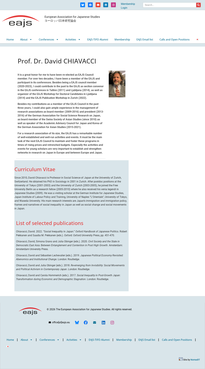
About (24, 39)
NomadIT (195, 359)
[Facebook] (90, 4)
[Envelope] (98, 4)
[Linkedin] (105, 4)
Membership (122, 39)
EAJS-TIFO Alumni (97, 39)
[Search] (198, 5)
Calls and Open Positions (175, 39)
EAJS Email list (144, 39)
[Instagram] (113, 4)
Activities (70, 39)
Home (10, 39)
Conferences (46, 39)
